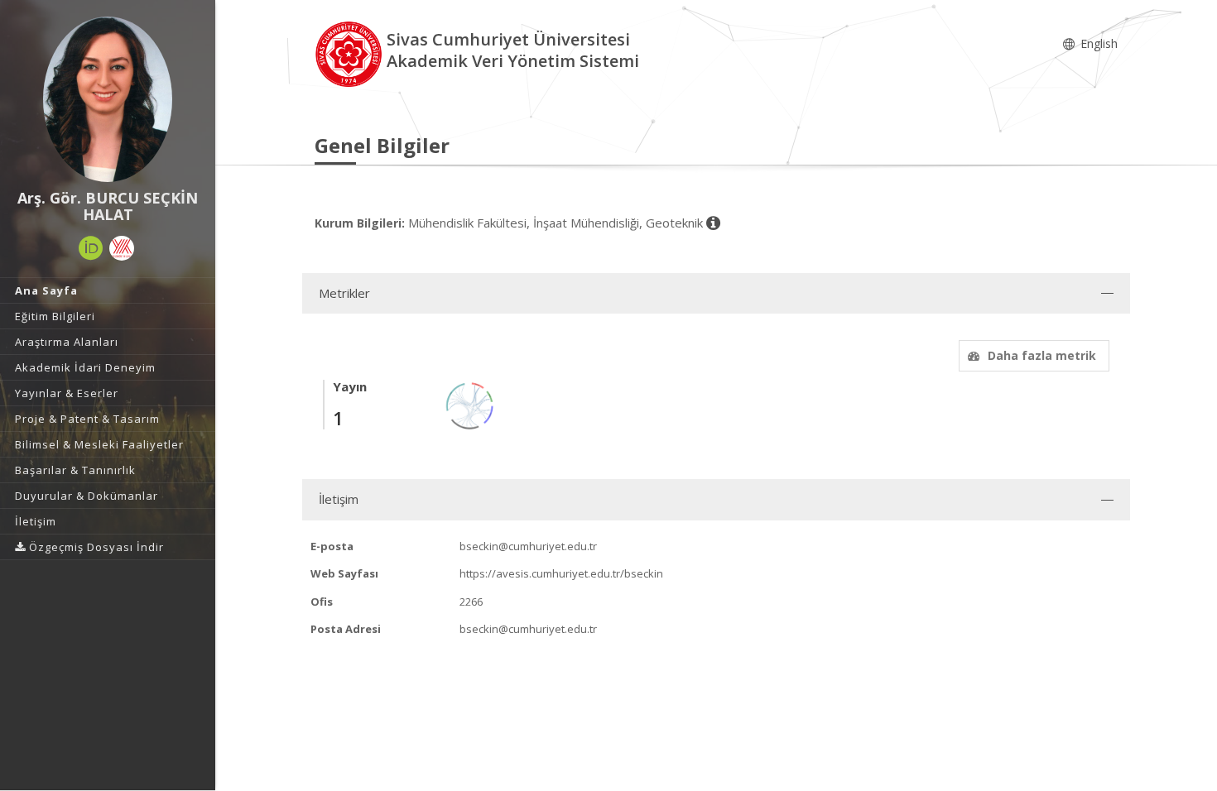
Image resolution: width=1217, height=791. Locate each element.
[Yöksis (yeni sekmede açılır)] (121, 248)
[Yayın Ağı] (470, 404)
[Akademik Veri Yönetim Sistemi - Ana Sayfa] (351, 52)
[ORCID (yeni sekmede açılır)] (91, 248)
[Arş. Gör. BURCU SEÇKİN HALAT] (107, 99)
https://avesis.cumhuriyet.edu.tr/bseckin (561, 573)
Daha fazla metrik (1042, 355)
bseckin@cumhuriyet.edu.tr (528, 546)
